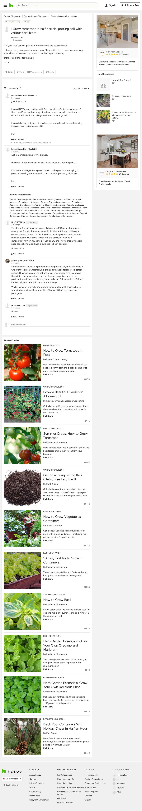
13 (89, 670)
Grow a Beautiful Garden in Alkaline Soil (63, 394)
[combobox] (57, 5)
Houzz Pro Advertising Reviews (70, 787)
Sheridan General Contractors (34, 216)
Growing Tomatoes (12, 22)
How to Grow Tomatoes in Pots (63, 352)
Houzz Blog (122, 775)
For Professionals (64, 775)
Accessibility (90, 787)
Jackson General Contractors (34, 213)
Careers (32, 779)
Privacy (32, 783)
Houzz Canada (91, 775)
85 (88, 462)
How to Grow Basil (57, 600)
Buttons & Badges (65, 802)
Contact (88, 796)
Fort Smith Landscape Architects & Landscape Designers (34, 199)
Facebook (121, 783)
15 (89, 420)
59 (88, 587)
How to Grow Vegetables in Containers (63, 519)
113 (88, 545)
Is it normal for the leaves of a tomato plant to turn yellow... (124, 115)
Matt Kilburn (52, 484)
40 (88, 753)
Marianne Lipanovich (56, 442)
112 (88, 504)
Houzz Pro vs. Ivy (64, 783)
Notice (41, 783)
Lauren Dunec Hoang (56, 359)
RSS (119, 792)
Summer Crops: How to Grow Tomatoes (65, 436)
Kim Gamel (52, 733)
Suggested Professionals (95, 783)
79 (88, 628)
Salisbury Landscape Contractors (35, 208)
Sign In (88, 800)
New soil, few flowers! (121, 80)
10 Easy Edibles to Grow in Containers (63, 560)
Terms (32, 787)
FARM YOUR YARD (51, 511)
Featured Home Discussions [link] (36, 16)
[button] (5, 5)
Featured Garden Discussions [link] (64, 16)
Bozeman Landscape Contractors (45, 210)
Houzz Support (91, 791)
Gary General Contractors (59, 213)
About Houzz (35, 775)
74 (88, 379)
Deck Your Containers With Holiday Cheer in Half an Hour (65, 726)
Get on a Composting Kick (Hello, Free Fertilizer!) (63, 477)
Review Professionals (94, 779)
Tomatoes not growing (121, 96)
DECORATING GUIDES (53, 719)
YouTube (120, 788)
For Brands (62, 798)
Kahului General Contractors (61, 216)
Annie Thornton (54, 525)
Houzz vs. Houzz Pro (66, 779)
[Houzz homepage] (11, 5)
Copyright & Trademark (39, 800)
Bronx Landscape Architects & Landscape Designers (42, 205)
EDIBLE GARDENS (51, 428)
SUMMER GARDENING (53, 594)
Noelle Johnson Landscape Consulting (65, 401)
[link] (121, 54)
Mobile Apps (34, 796)
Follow (51, 72)
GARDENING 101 (50, 345)
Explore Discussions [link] (12, 16)
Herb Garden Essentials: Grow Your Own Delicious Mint (65, 685)
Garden (27, 22)
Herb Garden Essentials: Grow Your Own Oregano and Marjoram (65, 645)
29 (88, 711)
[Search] (19, 5)
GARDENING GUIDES (53, 387)
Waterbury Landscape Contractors (66, 208)
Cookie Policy (35, 791)
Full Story (48, 374)
